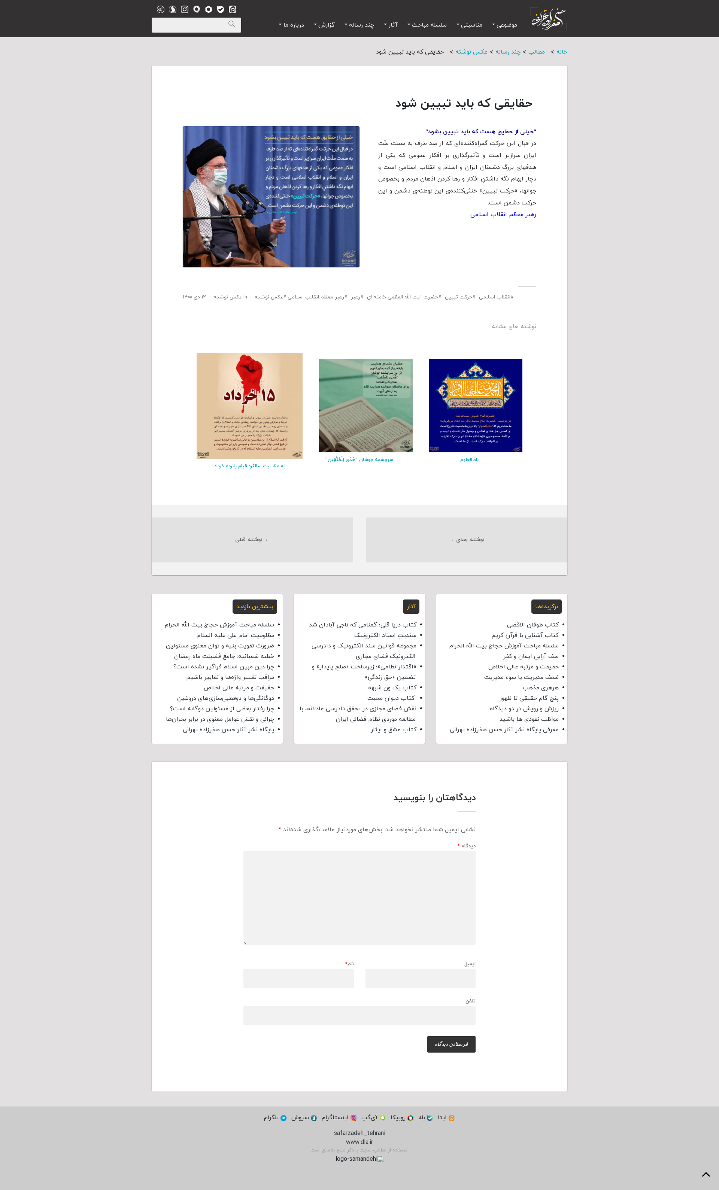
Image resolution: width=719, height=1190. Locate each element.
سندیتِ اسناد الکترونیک (385, 635)
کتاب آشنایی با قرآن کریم (525, 635)
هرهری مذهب (541, 688)
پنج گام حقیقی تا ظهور (529, 698)
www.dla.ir (359, 1142)
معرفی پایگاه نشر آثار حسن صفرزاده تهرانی (504, 730)
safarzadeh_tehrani (359, 1133)
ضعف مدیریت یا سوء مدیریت (521, 677)
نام (349, 964)
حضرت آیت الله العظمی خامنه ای (402, 297)
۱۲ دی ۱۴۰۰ (194, 297)
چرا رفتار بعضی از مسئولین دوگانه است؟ (222, 709)
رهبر (355, 297)
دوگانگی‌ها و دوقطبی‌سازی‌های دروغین (225, 698)
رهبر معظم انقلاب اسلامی (316, 297)
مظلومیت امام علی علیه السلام (235, 635)
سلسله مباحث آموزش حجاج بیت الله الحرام (504, 646)
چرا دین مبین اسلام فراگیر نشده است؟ (223, 667)
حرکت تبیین (458, 297)
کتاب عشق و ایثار (393, 730)
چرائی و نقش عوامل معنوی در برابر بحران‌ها (220, 719)
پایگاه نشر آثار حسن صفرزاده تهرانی (228, 730)
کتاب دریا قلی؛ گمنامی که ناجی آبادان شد (362, 625)
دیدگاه (467, 846)
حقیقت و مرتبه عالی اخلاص (523, 667)
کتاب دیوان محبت (391, 698)
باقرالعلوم (469, 459)
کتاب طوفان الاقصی (533, 625)
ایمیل (470, 964)
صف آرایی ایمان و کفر (531, 656)
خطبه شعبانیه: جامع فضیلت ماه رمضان (224, 656)
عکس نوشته (227, 297)
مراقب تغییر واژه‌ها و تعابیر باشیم (230, 677)
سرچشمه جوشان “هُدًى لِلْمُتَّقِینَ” (359, 459)
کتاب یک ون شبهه (392, 688)
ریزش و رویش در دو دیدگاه (524, 709)
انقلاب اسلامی (494, 297)
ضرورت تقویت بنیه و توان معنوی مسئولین (220, 646)
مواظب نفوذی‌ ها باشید (529, 719)
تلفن (470, 1001)
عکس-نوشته (269, 297)
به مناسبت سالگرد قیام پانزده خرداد (249, 466)
